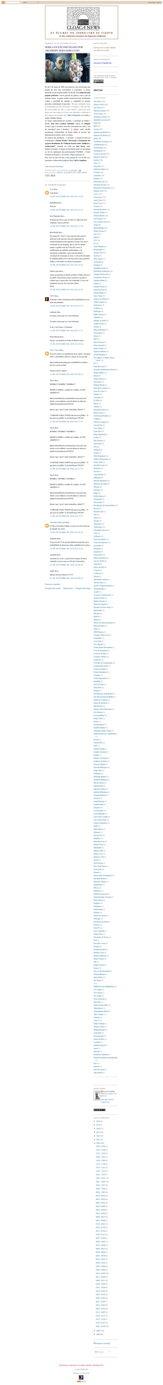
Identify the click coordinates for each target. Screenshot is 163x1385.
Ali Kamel (97, 262)
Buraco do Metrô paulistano (103, 622)
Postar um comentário (52, 584)
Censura (96, 206)
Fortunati (97, 450)
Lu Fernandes (98, 810)
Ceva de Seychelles (100, 650)
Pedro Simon (98, 900)
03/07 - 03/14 (101, 1294)
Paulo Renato (98, 147)
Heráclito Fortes (99, 465)
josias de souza (99, 391)
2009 (98, 1330)
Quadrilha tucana (100, 268)
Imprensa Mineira (100, 351)
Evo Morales (98, 712)
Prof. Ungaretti (99, 931)
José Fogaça (98, 218)
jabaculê (96, 1051)
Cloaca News (109, 1091)
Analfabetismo (99, 144)
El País (96, 437)
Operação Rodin (99, 878)
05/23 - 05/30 (101, 1255)
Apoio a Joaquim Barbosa (103, 585)
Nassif (96, 860)
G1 (95, 243)
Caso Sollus (98, 428)
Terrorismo (97, 382)
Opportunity (98, 884)
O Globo (97, 172)
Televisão (97, 1002)
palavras (96, 1066)
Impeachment (98, 786)
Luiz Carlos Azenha (101, 816)
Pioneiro (97, 912)
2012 (98, 1136)
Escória (96, 255)
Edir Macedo (98, 706)
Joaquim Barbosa (100, 795)
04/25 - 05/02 (101, 1270)
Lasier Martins (99, 246)
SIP (95, 962)
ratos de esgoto (99, 1069)
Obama (96, 872)
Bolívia (96, 616)
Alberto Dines (99, 582)
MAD (96, 826)
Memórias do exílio (100, 484)
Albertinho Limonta (101, 579)
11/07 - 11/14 (101, 1171)
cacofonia (97, 1042)
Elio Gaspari (98, 440)
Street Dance (98, 977)
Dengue (96, 690)
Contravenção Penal (101, 666)
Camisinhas (98, 638)
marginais (97, 551)
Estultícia (97, 265)
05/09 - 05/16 (101, 1263)
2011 (98, 1139)
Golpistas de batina (100, 761)
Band (95, 237)
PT (95, 363)
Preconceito (98, 502)
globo (96, 138)
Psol (95, 940)
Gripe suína (98, 770)
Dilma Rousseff (99, 181)
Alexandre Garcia (100, 409)
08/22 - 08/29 (101, 1210)
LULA (96, 194)
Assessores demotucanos (102, 595)
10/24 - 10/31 (101, 1178)
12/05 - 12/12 (101, 1157)
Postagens (100, 1352)
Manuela (97, 832)
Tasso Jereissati (99, 999)
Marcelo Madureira (100, 480)
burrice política (99, 1039)
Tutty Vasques (99, 1014)
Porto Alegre (98, 259)
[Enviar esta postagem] (79, 170)
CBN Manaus (98, 632)
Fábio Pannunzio (100, 456)
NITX (52, 296)
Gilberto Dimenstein (101, 459)
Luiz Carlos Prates (100, 820)
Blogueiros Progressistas (102, 188)
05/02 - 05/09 (101, 1266)
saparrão (97, 564)
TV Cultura (98, 989)
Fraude (96, 453)
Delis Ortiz (97, 687)
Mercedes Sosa (99, 841)
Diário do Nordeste (100, 703)
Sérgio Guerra (99, 379)
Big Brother (98, 610)
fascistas (96, 160)
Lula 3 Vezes (54, 350)
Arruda (96, 326)
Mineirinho (97, 847)
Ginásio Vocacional (100, 758)
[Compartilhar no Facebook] (52, 175)
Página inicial (68, 588)
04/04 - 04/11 (101, 1280)
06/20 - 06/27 (101, 1241)
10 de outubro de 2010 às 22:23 (66, 289)
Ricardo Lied (98, 511)
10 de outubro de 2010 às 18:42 (66, 265)
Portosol (96, 925)
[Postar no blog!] (48, 175)
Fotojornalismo (99, 724)
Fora (95, 446)
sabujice (96, 394)
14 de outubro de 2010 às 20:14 (66, 532)
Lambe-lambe (98, 804)
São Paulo (97, 980)
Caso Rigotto (98, 644)
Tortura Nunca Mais (101, 1005)
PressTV (97, 928)
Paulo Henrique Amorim (102, 897)
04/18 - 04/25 (101, 1273)
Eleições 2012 (99, 252)
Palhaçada (97, 311)
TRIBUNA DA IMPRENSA (104, 986)
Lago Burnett (98, 474)
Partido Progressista (100, 894)
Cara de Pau (98, 425)
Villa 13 (96, 1020)
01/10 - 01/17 (101, 1322)
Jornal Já (97, 798)
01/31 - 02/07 (101, 1312)
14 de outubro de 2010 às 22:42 (66, 548)
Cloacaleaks (98, 333)
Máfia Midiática (99, 228)
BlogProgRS (98, 249)
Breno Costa (98, 412)
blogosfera (97, 166)
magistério (97, 175)
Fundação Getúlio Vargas (103, 730)
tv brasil (96, 570)
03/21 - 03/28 (101, 1287)
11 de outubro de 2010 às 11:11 (66, 330)
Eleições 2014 (99, 191)
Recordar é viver (99, 943)
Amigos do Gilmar (100, 299)
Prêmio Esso (98, 934)
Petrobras (97, 490)
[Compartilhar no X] (50, 175)
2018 (98, 1121)
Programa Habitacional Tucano (104, 369)
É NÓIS (96, 400)
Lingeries (97, 807)
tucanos (96, 129)
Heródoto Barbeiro (100, 779)
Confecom (97, 659)
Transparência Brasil (101, 1011)
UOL (95, 533)
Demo (96, 336)
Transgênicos (98, 1008)
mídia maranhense (100, 558)
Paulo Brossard (99, 366)
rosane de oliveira (100, 154)
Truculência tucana (100, 530)
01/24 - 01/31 (101, 1315)
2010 (98, 1143)
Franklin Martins (99, 727)
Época (96, 403)
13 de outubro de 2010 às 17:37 (66, 421)
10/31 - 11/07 (101, 1174)
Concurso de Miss (100, 653)
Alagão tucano (99, 323)
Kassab (96, 471)
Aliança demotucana (101, 274)
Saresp (96, 375)
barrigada (97, 548)
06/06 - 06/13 (101, 1248)
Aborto (60, 172)
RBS (95, 126)
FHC (95, 339)
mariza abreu (98, 555)
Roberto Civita (99, 952)
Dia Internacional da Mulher (103, 697)
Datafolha (97, 681)
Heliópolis (97, 773)
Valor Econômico (100, 539)
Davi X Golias (99, 684)
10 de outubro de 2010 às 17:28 (66, 226)
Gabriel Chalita (99, 749)
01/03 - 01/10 (101, 1326)
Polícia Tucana (99, 231)
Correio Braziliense (100, 672)
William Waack (99, 385)
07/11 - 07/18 (101, 1231)
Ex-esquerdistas (99, 715)
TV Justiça (97, 996)
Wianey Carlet (99, 1026)
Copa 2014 (97, 431)
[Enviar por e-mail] (46, 175)
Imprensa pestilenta (100, 132)
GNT (95, 745)
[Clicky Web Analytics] (81, 1381)
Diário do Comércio (101, 700)
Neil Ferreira (98, 863)
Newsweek (98, 869)
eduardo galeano (99, 1045)
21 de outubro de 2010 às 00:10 (66, 565)
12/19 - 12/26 (101, 1150)
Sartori (96, 517)
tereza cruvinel (99, 567)
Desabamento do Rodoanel (103, 693)
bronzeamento (99, 1036)
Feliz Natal (97, 443)
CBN (95, 629)
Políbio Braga (98, 496)
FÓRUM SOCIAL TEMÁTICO (105, 734)
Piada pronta (98, 909)
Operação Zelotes (100, 881)
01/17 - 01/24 (101, 1319)
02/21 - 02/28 (101, 1301)
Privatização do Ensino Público (105, 505)
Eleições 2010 (70, 172)
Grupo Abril (98, 462)
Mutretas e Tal (99, 857)
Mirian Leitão (98, 850)
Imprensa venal (99, 157)
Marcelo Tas (98, 835)
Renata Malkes (99, 372)
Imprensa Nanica (100, 789)
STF (95, 514)
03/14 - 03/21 (101, 1291)
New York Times (100, 866)
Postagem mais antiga (82, 588)
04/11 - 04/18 (101, 1277)
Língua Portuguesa (100, 823)
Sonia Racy (98, 524)
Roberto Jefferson (100, 955)
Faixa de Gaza (99, 342)
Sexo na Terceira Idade (102, 971)
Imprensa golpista (100, 110)
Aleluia (96, 406)
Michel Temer (98, 844)
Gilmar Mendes (99, 215)
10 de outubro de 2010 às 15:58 (66, 196)
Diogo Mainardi (99, 434)
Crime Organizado (100, 678)
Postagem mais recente (53, 588)
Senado (96, 521)
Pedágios (97, 903)
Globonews (98, 305)
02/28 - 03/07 (101, 1298)
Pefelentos (97, 906)
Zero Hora (97, 107)
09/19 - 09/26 (101, 1195)
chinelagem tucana (100, 117)
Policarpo (97, 918)
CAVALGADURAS (101, 416)
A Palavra (97, 573)
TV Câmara (98, 992)
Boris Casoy (98, 203)
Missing (96, 487)
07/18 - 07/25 (101, 1227)
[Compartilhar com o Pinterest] (54, 175)
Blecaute (97, 613)
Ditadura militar (99, 280)
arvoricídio (97, 545)
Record (96, 508)
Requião (97, 946)
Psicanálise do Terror (101, 937)
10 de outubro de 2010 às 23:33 (66, 306)
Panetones (97, 891)
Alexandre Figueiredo (57, 522)
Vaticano (97, 1017)
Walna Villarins (99, 1023)
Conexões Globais (100, 656)
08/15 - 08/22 (101, 1213)
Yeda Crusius (98, 113)
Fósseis (96, 739)
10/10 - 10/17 (101, 1185)
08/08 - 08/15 (101, 1217)
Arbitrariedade (99, 588)
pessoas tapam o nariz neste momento (82, 1365)
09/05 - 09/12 (101, 1203)
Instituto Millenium (100, 792)
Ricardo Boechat (99, 949)
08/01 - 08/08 (101, 1220)
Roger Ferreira (99, 959)
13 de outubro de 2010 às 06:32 (66, 374)
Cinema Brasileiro (100, 209)
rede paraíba (98, 1072)
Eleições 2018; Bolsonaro (103, 709)
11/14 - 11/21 (101, 1167)
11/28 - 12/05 (101, 1160)
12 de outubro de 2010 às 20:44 (66, 344)
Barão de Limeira (100, 604)
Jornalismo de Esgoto (101, 141)
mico (95, 1063)
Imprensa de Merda (100, 135)
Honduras (97, 468)
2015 (98, 1125)
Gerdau (96, 755)
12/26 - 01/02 (101, 1146)
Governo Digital (99, 764)
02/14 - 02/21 (101, 1305)
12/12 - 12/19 (101, 1153)
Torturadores (98, 527)
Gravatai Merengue (100, 767)
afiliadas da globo (100, 320)
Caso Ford (97, 641)
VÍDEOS (97, 317)
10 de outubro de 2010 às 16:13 (66, 210)
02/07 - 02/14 (101, 1308)
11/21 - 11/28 (101, 1164)
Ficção (96, 721)
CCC (95, 240)
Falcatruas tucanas (100, 184)
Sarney (96, 968)
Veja (95, 163)
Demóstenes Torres (100, 277)
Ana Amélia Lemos (100, 222)
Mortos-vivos (98, 854)
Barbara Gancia (99, 601)
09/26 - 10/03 (101, 1192)
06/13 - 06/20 (101, 1245)
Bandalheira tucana (100, 120)
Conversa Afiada (99, 669)
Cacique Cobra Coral (101, 635)
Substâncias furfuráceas (102, 271)
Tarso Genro (98, 296)
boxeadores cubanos (101, 388)
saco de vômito (99, 561)
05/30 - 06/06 (101, 1252)
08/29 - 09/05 (101, 1206)
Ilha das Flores (99, 783)
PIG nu (96, 888)
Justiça (96, 225)
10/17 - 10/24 (101, 1181)
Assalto (96, 592)
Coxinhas (97, 675)
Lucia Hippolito (99, 813)
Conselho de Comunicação (103, 663)
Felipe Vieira (98, 718)
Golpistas (97, 308)
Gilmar (96, 283)
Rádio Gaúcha (99, 314)
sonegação (97, 397)
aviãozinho (97, 1033)
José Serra (82, 172)
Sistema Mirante (99, 974)
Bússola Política (99, 626)
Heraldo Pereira (99, 286)
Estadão (96, 178)
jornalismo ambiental (101, 1054)
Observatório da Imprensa (103, 875)
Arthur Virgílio (99, 302)
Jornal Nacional (99, 289)
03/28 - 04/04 (101, 1284)
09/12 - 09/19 (101, 1199)
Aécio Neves (98, 200)
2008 (98, 1334)
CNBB (96, 419)
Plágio (96, 493)
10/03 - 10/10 (101, 1188)
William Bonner (99, 1030)
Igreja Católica (99, 348)
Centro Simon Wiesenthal (103, 647)
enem (95, 1048)
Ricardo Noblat (99, 212)
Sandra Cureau (99, 965)
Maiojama (97, 477)
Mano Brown (98, 829)
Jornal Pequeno (99, 801)
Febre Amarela (99, 345)
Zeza (51, 189)
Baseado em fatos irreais (102, 607)
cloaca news (98, 197)
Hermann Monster (100, 776)
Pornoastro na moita (101, 921)
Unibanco (97, 536)
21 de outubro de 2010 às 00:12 (66, 578)
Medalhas (97, 838)
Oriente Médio (99, 293)
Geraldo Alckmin (100, 752)
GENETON (98, 742)
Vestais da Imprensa (101, 542)
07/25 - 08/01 (101, 1224)
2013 (98, 1132)
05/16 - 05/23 (101, 1259)
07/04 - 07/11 (101, 1234)
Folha (96, 123)
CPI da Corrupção (100, 422)
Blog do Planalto (99, 330)
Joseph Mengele (99, 354)
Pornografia (98, 499)
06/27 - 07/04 (101, 1238)
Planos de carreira (100, 915)
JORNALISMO (99, 169)
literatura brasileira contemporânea (106, 1057)
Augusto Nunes (99, 598)
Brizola (96, 619)
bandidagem (98, 151)
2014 (98, 1128)
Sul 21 (96, 234)
